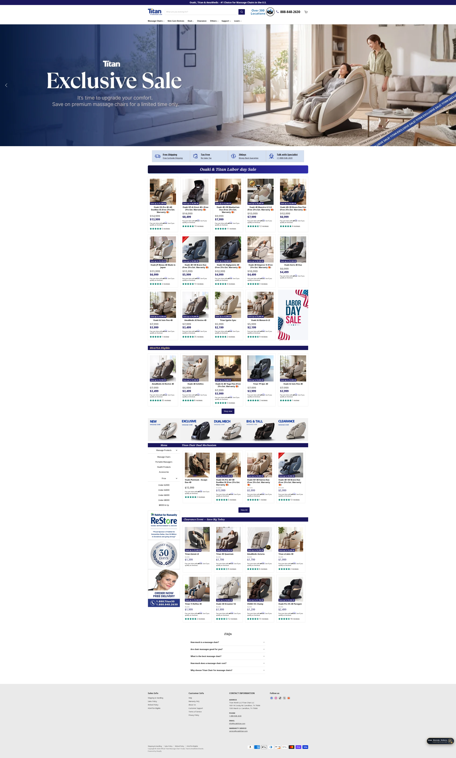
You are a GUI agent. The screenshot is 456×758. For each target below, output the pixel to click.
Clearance (202, 21)
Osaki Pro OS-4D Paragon (290, 604)
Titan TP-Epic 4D (260, 384)
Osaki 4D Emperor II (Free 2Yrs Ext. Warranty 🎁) (261, 266)
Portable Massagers (163, 462)
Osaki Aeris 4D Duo (293, 265)
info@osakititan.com (237, 723)
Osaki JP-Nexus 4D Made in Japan (163, 266)
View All (244, 510)
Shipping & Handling (155, 698)
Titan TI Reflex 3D (193, 604)
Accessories (164, 472)
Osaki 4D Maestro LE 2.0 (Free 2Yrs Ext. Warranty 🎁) (260, 208)
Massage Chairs (155, 21)
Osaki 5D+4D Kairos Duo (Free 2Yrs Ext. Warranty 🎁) (258, 482)
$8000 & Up (164, 505)
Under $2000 (163, 485)
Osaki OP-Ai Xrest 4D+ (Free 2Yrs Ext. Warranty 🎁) (195, 208)
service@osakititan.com (238, 731)
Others (213, 21)
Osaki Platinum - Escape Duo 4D (196, 481)
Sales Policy (152, 701)
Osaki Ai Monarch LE (260, 320)
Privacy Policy (194, 715)
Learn (237, 21)
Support (226, 21)
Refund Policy (153, 705)
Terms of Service (195, 711)
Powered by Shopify (155, 751)
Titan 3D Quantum (224, 554)
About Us (192, 705)
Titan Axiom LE (192, 554)
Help (190, 698)
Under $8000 (163, 500)
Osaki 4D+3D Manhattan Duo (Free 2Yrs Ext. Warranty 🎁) (228, 209)
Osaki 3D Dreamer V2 (226, 604)
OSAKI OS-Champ (255, 604)
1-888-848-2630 (235, 716)
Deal (190, 21)
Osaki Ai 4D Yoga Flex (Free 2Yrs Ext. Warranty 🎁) (228, 385)
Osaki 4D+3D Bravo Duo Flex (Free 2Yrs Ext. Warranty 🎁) (293, 208)
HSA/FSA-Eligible (154, 708)
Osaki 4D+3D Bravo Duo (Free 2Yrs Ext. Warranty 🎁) (195, 266)
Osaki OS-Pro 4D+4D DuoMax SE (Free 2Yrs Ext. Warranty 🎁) (163, 209)
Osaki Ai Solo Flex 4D (163, 320)
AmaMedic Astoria (256, 554)
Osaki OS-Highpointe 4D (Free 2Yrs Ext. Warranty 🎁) (228, 266)
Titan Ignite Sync (228, 320)
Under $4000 (163, 490)
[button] (6, 85)
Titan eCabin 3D (285, 554)
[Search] (241, 12)
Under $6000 (163, 495)
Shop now (228, 411)
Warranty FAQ (194, 701)
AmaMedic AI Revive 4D (195, 320)
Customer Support (196, 708)
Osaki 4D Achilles (196, 384)
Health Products (164, 467)
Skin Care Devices (176, 21)
